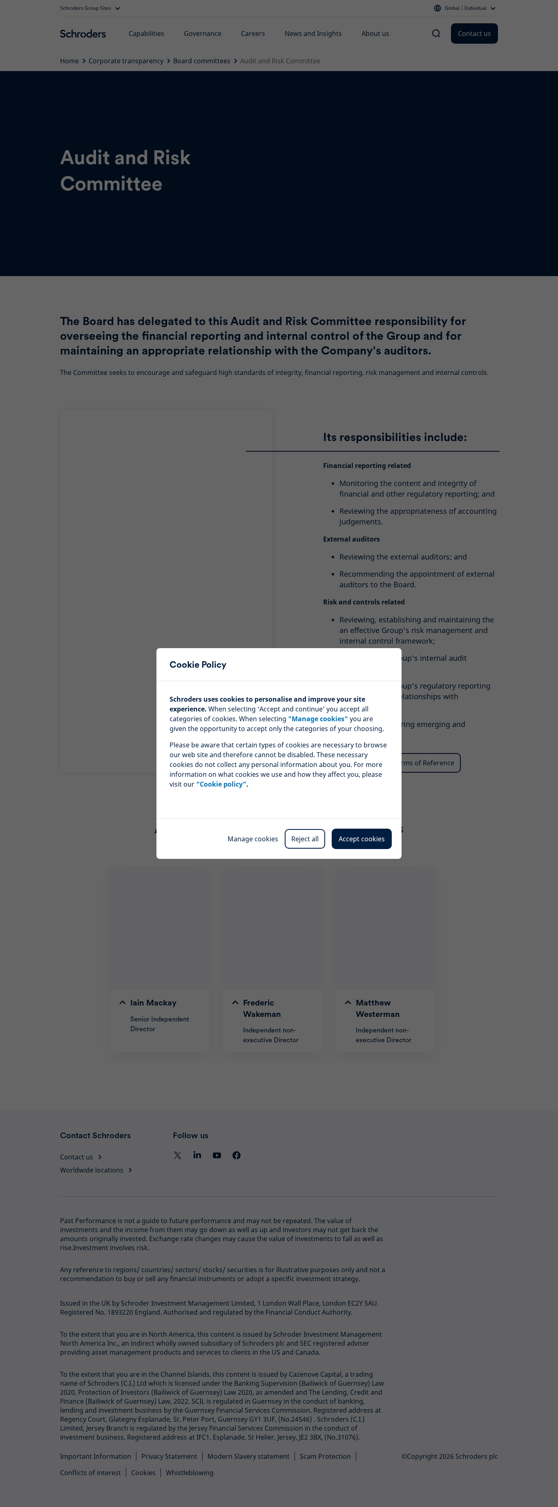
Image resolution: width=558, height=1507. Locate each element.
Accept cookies (362, 838)
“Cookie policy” (221, 784)
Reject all (305, 838)
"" (318, 718)
